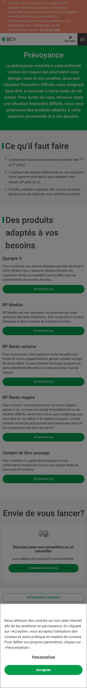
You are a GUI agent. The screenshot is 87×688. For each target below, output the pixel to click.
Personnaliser (43, 657)
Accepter (43, 670)
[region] (43, 646)
